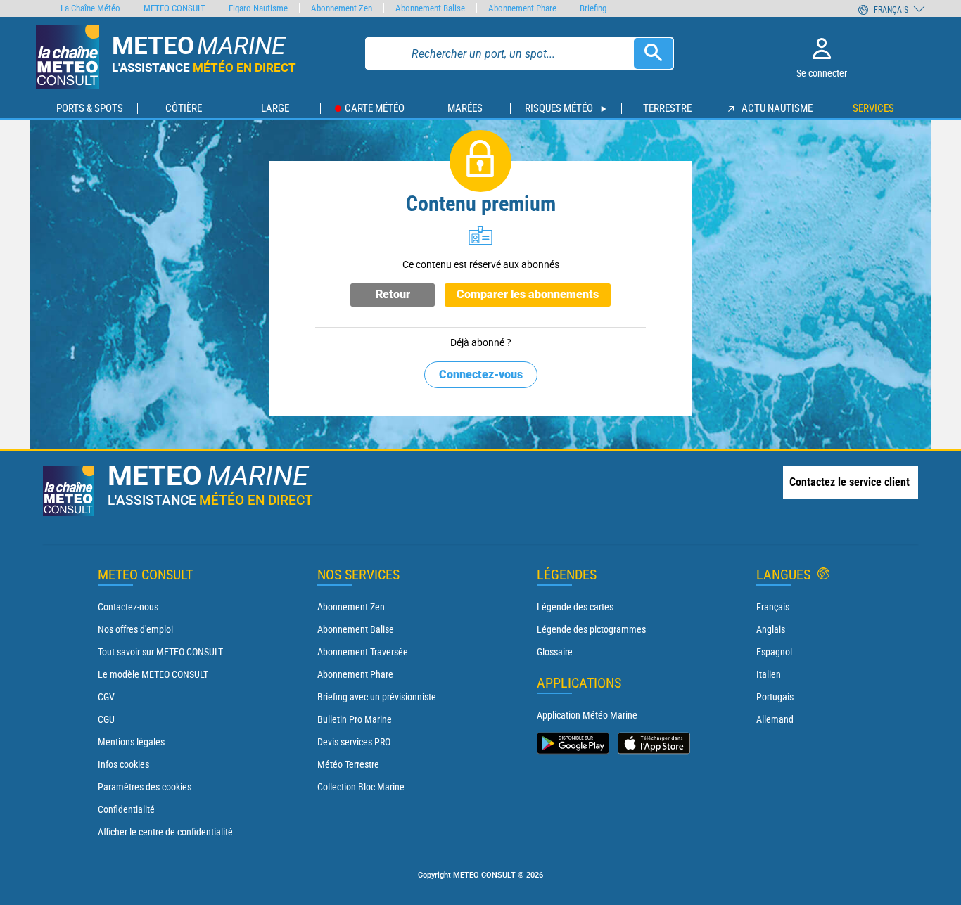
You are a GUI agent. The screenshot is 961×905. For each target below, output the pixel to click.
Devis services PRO (353, 741)
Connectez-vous (481, 374)
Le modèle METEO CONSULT (153, 674)
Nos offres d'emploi (135, 629)
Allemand (775, 719)
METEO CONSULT (174, 8)
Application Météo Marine (587, 715)
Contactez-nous (128, 606)
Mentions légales (131, 741)
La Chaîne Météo (90, 8)
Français (772, 606)
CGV (106, 696)
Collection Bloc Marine (361, 786)
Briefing (593, 8)
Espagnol (774, 651)
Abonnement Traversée (362, 651)
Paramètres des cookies (144, 786)
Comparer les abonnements (528, 294)
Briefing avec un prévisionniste (376, 696)
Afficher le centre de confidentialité (165, 831)
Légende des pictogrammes (591, 629)
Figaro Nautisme (258, 8)
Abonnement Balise (355, 629)
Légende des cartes (575, 606)
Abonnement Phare (355, 674)
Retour (393, 294)
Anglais (770, 629)
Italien (768, 674)
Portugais (775, 696)
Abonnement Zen (351, 606)
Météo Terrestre (348, 764)
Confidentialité (126, 809)
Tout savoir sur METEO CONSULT (160, 651)
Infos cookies (123, 764)
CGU (106, 719)
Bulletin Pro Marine (354, 719)
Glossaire (555, 651)
